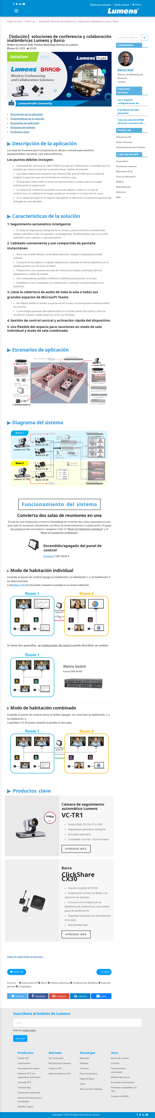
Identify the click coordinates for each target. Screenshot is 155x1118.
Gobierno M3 (55, 1068)
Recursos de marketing (91, 1089)
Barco (43, 983)
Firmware (84, 1068)
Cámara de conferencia (29, 1092)
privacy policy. (29, 1030)
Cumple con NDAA (120, 1096)
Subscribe (20, 1038)
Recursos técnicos (88, 1073)
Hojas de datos (87, 1078)
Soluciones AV (29, 983)
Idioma (137, 4)
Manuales (84, 1058)
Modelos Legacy (25, 1106)
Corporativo (24, 986)
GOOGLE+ (62, 996)
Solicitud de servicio (120, 1077)
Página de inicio (14, 21)
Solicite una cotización (100, 4)
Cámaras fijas (24, 1087)
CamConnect (24, 1063)
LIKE (18, 972)
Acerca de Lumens (120, 1058)
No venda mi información (123, 1082)
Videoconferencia (59, 983)
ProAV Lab (30, 21)
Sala (118, 197)
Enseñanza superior (126, 166)
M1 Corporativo (56, 1058)
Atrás (107, 972)
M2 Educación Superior (60, 1063)
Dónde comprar (121, 4)
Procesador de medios (28, 1068)
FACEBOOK (40, 996)
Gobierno (121, 192)
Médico (120, 182)
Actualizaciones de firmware (130, 147)
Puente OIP (23, 1058)
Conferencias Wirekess (85, 983)
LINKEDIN (82, 996)
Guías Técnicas (124, 142)
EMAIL (104, 996)
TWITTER (19, 996)
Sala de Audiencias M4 (60, 1073)
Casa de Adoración (126, 176)
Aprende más (76, 848)
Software (84, 1063)
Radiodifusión (123, 187)
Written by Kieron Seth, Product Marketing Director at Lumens (42, 45)
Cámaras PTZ (24, 1082)
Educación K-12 (124, 171)
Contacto (115, 1063)
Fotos (82, 1084)
